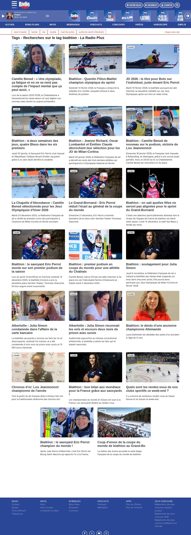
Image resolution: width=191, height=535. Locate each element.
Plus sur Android (134, 507)
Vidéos (139, 25)
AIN (43, 32)
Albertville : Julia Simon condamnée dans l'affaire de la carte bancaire (34, 329)
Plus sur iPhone (133, 504)
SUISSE (53, 32)
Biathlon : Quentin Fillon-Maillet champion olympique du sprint (93, 80)
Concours (118, 25)
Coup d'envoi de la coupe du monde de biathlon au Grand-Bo (121, 444)
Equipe (15, 507)
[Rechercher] (177, 5)
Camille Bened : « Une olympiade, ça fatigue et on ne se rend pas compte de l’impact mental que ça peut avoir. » (37, 84)
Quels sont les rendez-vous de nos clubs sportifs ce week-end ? (152, 388)
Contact (16, 504)
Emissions (74, 507)
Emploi (182, 25)
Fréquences (17, 513)
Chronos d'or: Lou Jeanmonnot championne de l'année (35, 388)
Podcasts (96, 25)
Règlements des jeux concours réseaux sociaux (165, 507)
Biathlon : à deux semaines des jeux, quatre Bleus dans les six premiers (35, 144)
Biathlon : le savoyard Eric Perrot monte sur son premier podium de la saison (37, 267)
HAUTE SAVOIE (20, 32)
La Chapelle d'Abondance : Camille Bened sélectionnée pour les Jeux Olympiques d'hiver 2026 (38, 206)
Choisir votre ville (172, 32)
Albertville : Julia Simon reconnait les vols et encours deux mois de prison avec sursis (94, 329)
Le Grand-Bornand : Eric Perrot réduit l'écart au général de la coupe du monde (95, 206)
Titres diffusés (19, 510)
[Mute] (47, 16)
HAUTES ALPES (67, 32)
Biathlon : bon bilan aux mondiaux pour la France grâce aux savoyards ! (95, 390)
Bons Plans (32, 25)
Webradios (73, 25)
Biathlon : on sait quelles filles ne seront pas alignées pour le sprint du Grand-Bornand (151, 206)
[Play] (3, 16)
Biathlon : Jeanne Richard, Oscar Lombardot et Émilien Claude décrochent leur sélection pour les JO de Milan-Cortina (94, 146)
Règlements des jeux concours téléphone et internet (166, 523)
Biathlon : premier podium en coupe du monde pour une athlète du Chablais (94, 267)
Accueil (10, 25)
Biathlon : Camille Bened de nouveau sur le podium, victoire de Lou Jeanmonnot (152, 144)
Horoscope (160, 25)
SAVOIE (34, 32)
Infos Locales (46, 507)
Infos (53, 25)
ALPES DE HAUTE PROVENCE (91, 32)
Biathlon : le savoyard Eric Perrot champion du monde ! (65, 444)
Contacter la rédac (49, 510)
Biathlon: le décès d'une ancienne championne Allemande (151, 327)
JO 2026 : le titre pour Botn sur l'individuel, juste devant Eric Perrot (152, 80)
